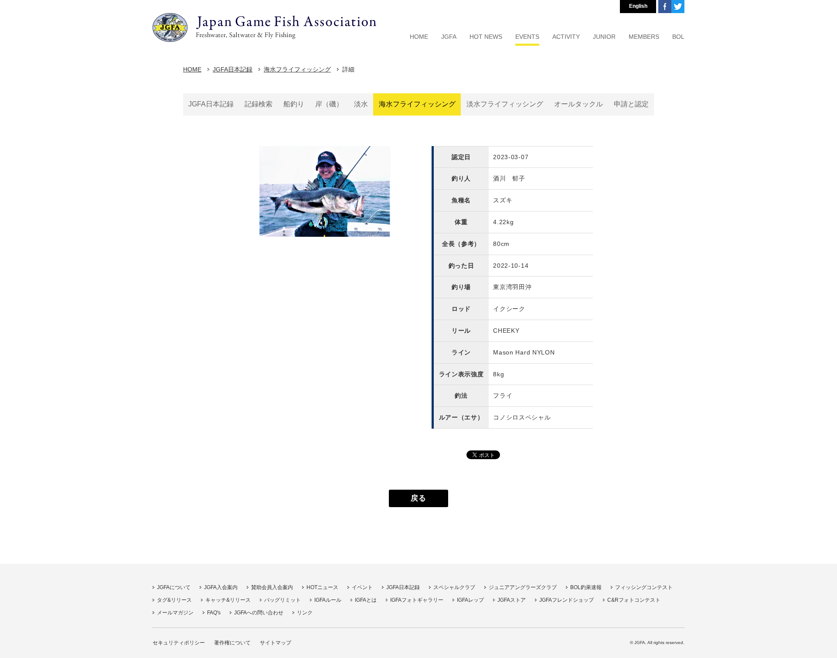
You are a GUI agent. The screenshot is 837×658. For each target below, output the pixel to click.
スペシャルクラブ (454, 587)
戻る (418, 498)
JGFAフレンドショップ (566, 600)
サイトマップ (275, 643)
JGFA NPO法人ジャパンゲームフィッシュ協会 (264, 27)
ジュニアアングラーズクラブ (523, 587)
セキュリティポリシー (179, 643)
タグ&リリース (174, 600)
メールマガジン (175, 613)
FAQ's (214, 613)
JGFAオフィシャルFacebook (664, 6)
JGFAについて (174, 587)
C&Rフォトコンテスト (633, 600)
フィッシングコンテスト (644, 587)
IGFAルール (327, 600)
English (638, 6)
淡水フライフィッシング (504, 104)
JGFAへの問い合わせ (258, 613)
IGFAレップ (470, 600)
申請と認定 (631, 104)
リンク (305, 613)
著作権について (232, 643)
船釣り (293, 104)
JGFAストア (511, 600)
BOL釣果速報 (586, 587)
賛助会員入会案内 (272, 587)
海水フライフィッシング (297, 69)
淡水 (361, 104)
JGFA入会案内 (221, 587)
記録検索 (258, 104)
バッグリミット (282, 600)
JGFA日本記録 (232, 69)
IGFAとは (366, 600)
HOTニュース (322, 587)
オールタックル (578, 104)
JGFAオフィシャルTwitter (677, 6)
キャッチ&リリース (228, 600)
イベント (362, 587)
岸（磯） (329, 104)
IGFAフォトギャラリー (416, 600)
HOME (192, 69)
